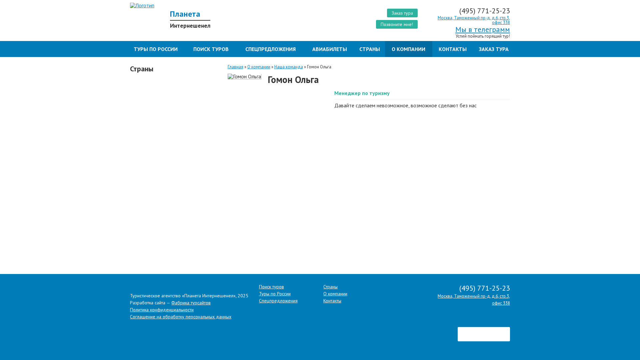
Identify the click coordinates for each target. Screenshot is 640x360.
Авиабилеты (329, 49)
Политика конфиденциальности (162, 310)
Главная (235, 67)
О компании (408, 49)
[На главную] (222, 5)
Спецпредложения (270, 49)
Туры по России (156, 49)
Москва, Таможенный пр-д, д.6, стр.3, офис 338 (474, 20)
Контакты (453, 49)
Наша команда (288, 67)
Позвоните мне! (397, 24)
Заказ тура (402, 13)
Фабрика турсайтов (191, 303)
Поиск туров (211, 49)
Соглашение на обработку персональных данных (180, 317)
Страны (369, 49)
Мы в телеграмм (482, 29)
